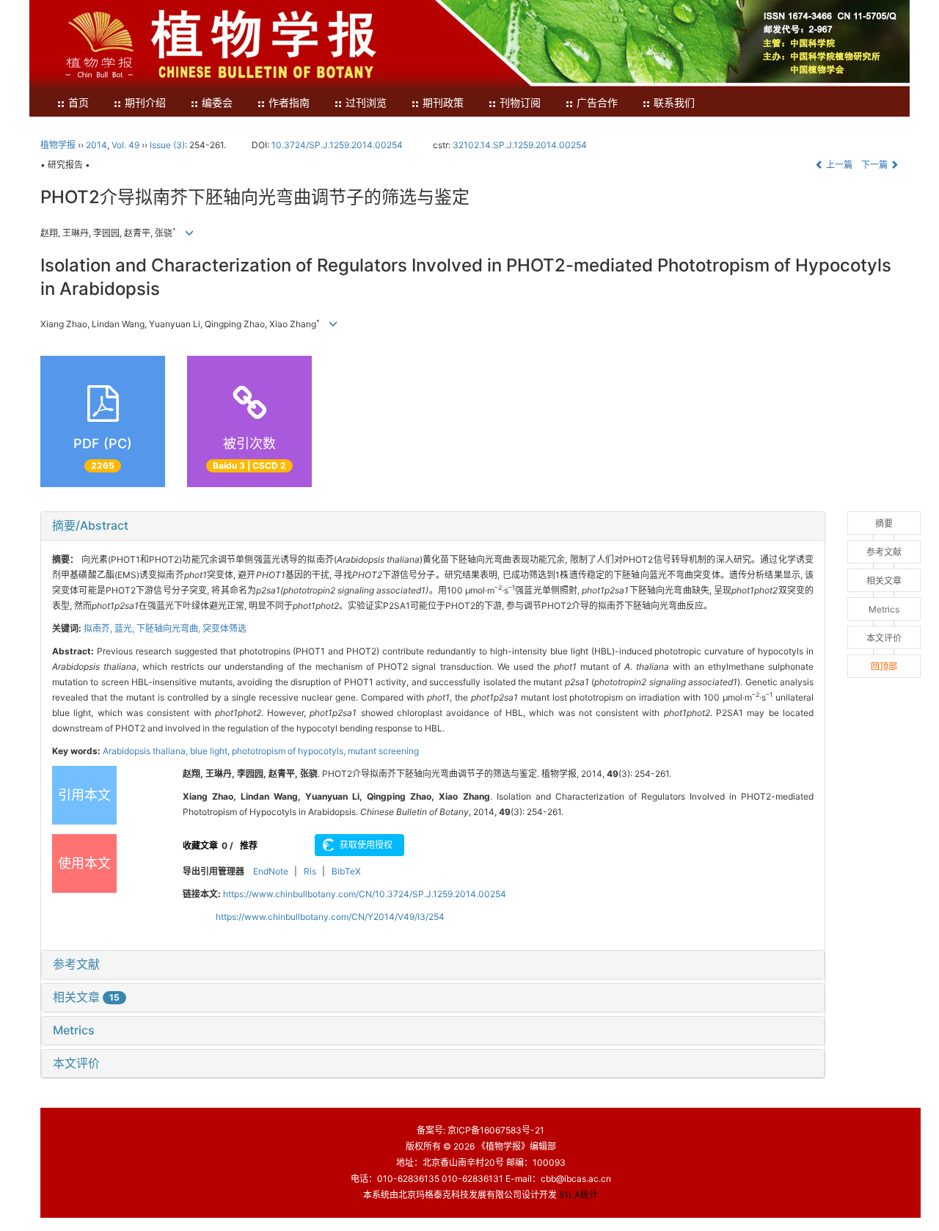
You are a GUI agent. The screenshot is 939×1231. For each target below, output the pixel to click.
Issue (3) (167, 144)
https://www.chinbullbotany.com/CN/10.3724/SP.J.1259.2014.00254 (364, 893)
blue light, (211, 750)
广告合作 (597, 103)
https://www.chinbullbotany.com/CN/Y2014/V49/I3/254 (330, 916)
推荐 (248, 845)
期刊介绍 (145, 103)
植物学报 (58, 144)
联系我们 (674, 103)
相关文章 (86, 997)
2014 (96, 144)
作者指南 (289, 103)
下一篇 (875, 164)
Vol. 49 (125, 144)
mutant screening (383, 750)
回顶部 (884, 666)
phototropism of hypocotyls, (290, 750)
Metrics (74, 1030)
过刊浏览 (366, 103)
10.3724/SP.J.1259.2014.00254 (337, 144)
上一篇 (838, 164)
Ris (310, 871)
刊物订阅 (520, 103)
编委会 (217, 103)
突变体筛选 (224, 628)
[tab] (433, 526)
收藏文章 (200, 845)
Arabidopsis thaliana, (146, 750)
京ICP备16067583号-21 (495, 1130)
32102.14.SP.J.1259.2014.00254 (520, 144)
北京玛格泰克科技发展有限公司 (460, 1194)
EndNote (270, 871)
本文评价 (76, 1063)
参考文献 (76, 964)
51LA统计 (578, 1194)
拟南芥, (99, 628)
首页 (78, 103)
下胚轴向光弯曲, (169, 628)
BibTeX (346, 871)
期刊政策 (443, 103)
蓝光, (125, 628)
